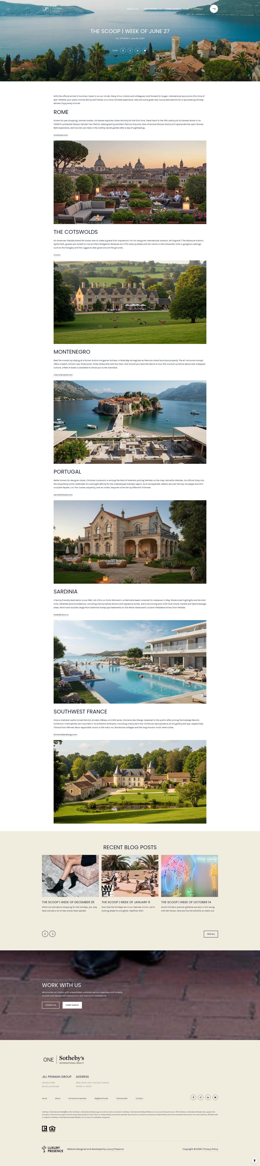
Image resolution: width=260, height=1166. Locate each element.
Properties (150, 8)
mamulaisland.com (63, 374)
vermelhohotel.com (63, 494)
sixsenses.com (61, 135)
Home (44, 1098)
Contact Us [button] (50, 1005)
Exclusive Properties (77, 1098)
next (52, 934)
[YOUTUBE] (215, 1097)
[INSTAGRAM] (200, 1097)
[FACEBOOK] (193, 1097)
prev (45, 934)
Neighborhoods (101, 1098)
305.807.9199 (48, 1082)
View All (211, 934)
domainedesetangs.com (65, 734)
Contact (139, 1098)
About (57, 1098)
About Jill (133, 8)
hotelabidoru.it (61, 614)
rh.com (57, 255)
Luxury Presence (115, 1149)
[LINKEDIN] (208, 1097)
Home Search (173, 8)
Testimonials (122, 1098)
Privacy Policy (210, 1149)
